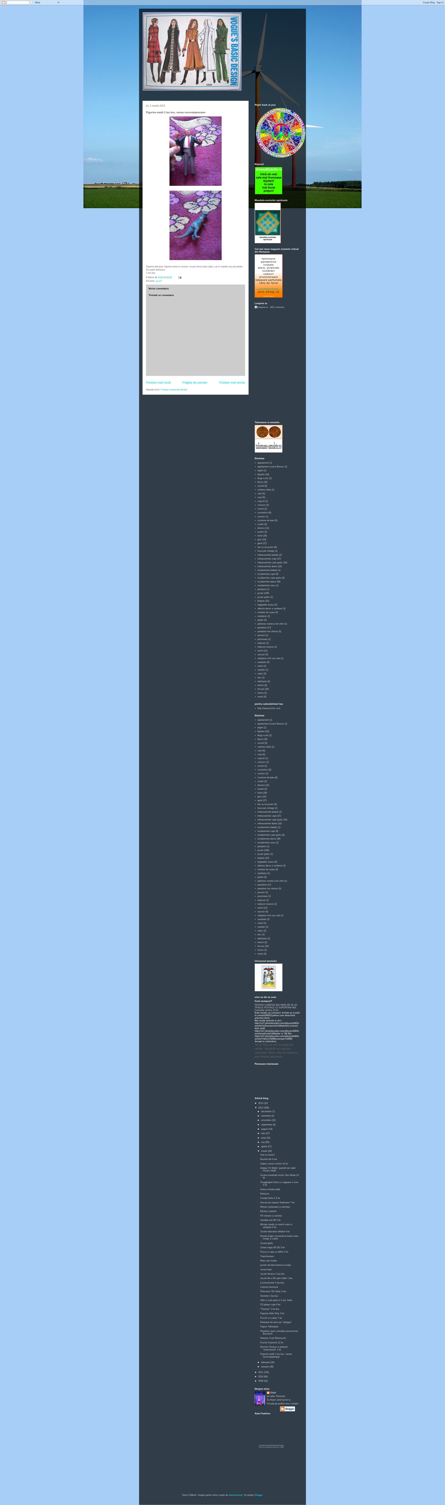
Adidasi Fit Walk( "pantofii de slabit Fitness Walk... (278, 1169)
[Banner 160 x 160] (268, 193)
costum (261, 516)
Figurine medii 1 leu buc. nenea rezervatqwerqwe (276, 1355)
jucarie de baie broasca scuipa (275, 1265)
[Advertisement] (268, 364)
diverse (261, 528)
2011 (261, 1372)
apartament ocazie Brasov (270, 466)
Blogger (258, 1495)
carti (259, 493)
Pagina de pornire (195, 382)
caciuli (260, 486)
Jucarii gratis (266, 1243)
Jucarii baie (266, 1269)
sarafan (261, 669)
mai (263, 1142)
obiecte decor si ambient (269, 608)
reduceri (261, 643)
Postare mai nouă (158, 382)
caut (259, 497)
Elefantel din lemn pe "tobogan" (276, 1322)
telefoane (262, 681)
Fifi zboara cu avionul (271, 1215)
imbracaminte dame (267, 566)
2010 (261, 1376)
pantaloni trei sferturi (267, 631)
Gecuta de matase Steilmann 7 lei (277, 1202)
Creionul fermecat (269, 1287)
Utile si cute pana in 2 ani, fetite (276, 1300)
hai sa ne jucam (265, 547)
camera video (264, 489)
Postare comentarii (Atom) (174, 389)
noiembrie (266, 1115)
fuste (259, 535)
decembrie (266, 1111)
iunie (263, 1138)
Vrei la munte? (267, 1155)
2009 (261, 1381)
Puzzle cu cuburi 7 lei (271, 1318)
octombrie (266, 1120)
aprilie (264, 1146)
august (265, 1129)
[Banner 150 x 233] (268, 242)
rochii (260, 650)
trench (260, 685)
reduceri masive (265, 647)
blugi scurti (262, 478)
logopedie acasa (265, 604)
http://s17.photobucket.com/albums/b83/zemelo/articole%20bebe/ (277, 1032)
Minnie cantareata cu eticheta (275, 1207)
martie (264, 1151)
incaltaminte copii (266, 574)
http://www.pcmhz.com (268, 708)
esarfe (260, 532)
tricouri (260, 689)
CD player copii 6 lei (270, 1304)
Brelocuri (264, 1193)
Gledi (273, 1392)
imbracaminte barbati (267, 555)
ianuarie (265, 1366)
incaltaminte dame (266, 581)
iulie (263, 1133)
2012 (261, 1107)
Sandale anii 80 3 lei (270, 1220)
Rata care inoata (268, 1260)
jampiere (261, 589)
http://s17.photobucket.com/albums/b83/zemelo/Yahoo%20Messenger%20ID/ (277, 1037)
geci (259, 539)
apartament (263, 462)
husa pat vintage (265, 551)
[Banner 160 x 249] (268, 296)
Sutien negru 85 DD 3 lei (272, 1247)
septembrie (267, 1124)
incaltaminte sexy (266, 585)
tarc (259, 677)
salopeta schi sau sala (268, 658)
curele (260, 524)
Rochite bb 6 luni (268, 1159)
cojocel (261, 501)
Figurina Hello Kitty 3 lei (272, 1313)
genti (259, 543)
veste (260, 696)
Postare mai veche (232, 382)
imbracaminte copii (266, 558)
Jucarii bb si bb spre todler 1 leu (276, 1278)
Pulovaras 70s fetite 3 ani (273, 1291)
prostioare (262, 639)
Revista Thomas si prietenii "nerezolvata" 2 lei (274, 1348)
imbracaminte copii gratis (270, 562)
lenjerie (261, 601)
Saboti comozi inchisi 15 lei (274, 1163)
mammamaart (235, 1495)
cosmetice (262, 512)
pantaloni (261, 627)
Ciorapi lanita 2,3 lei (270, 1198)
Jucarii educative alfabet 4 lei (275, 1231)
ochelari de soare (266, 612)
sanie (260, 666)
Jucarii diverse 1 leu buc (272, 1274)
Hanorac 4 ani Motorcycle (273, 1338)
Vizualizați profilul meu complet (282, 1403)
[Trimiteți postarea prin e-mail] (179, 277)
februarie (265, 1362)
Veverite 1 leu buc (269, 1296)
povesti (261, 635)
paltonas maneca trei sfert (270, 623)
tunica (260, 693)
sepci (260, 673)
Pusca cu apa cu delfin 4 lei (274, 1251)
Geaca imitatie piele (270, 1189)
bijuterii (261, 474)
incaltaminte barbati (267, 570)
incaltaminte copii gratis (269, 577)
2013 (261, 1103)
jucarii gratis (263, 597)
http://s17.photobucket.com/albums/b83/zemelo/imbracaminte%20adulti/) (277, 1024)
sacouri (261, 654)
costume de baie (265, 520)
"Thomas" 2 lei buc (269, 1309)
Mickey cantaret (268, 1211)
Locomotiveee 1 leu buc (272, 1282)
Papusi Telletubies (269, 1326)
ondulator (262, 616)
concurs (261, 505)
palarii (260, 620)
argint (260, 470)
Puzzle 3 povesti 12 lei (271, 1342)
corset (260, 508)
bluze (260, 482)
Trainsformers (267, 1256)
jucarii (159, 281)
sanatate (261, 662)
